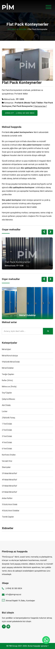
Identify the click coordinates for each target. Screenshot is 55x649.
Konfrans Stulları (9, 455)
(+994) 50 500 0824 (14, 588)
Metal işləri (6, 349)
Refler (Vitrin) (7, 380)
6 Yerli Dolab (7, 449)
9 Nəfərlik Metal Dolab (11, 362)
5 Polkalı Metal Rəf (9, 486)
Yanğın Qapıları (8, 374)
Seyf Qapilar (7, 393)
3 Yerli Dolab (7, 436)
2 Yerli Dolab (7, 430)
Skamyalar (6, 467)
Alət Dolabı (6, 405)
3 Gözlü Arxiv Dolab (9, 504)
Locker (4, 411)
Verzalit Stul (7, 461)
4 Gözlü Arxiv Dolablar (10, 511)
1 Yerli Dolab (7, 424)
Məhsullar (23, 29)
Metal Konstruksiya (10, 356)
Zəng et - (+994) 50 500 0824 (19, 113)
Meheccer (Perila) (9, 387)
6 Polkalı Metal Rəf (9, 492)
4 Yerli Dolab (7, 442)
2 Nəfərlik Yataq (8, 418)
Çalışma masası (8, 399)
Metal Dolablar (8, 368)
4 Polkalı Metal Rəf (9, 480)
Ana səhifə (12, 29)
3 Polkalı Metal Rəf (9, 473)
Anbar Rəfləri (7, 498)
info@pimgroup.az (13, 594)
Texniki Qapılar (8, 517)
